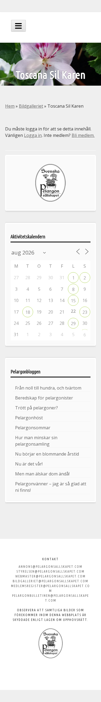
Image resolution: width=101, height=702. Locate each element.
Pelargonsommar (32, 428)
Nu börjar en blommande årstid (47, 454)
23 (84, 312)
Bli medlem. (83, 135)
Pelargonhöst (29, 418)
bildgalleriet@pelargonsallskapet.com (50, 581)
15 (73, 301)
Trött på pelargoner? (36, 408)
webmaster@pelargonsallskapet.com (50, 576)
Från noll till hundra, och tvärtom (48, 388)
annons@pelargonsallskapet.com (50, 566)
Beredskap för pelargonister (44, 398)
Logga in (33, 135)
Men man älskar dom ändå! (42, 474)
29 (73, 323)
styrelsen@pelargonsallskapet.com (50, 571)
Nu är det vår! (29, 464)
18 (27, 312)
